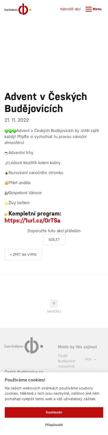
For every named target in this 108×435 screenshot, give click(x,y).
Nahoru (54, 311)
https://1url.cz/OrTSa (33, 220)
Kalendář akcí (70, 9)
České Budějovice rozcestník (66, 361)
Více (89, 359)
